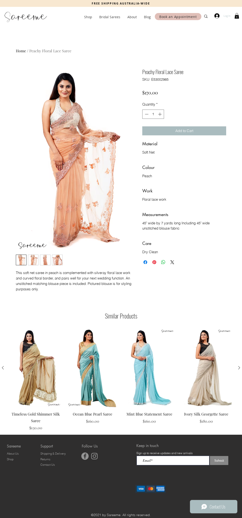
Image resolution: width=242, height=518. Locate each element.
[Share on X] (172, 262)
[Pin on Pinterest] (154, 262)
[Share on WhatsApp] (163, 262)
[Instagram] (94, 456)
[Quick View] (36, 368)
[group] (121, 379)
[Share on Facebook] (145, 262)
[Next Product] (239, 368)
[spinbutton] (153, 114)
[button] (236, 16)
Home (21, 50)
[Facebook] (85, 456)
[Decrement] (146, 114)
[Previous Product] (3, 368)
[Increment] (160, 114)
